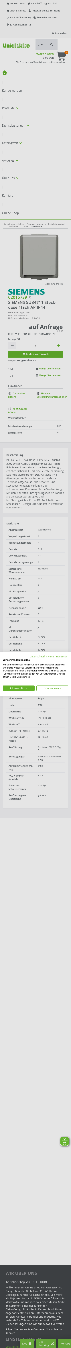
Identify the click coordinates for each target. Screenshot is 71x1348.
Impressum (62, 656)
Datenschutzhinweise (42, 656)
